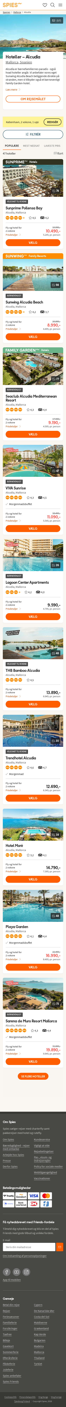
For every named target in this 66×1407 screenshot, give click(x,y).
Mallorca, (13, 62)
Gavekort (8, 1346)
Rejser (6, 1311)
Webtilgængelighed (45, 1172)
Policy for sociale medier (48, 1166)
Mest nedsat (31, 145)
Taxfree (7, 1334)
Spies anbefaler (12, 1375)
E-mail (6, 1240)
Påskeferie (9, 1363)
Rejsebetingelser (44, 1151)
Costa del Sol (41, 1316)
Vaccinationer (42, 1178)
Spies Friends (11, 1381)
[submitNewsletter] (59, 1247)
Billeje (6, 1340)
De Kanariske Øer (44, 1311)
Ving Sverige (56, 1397)
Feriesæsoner (11, 1316)
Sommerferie (10, 1352)
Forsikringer (10, 1328)
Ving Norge (43, 1397)
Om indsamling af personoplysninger (25, 1255)
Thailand (39, 1358)
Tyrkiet (38, 1363)
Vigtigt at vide (42, 1145)
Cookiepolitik (10, 1397)
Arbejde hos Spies (13, 1154)
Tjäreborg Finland (22, 1401)
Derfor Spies (10, 1166)
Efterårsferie (10, 1358)
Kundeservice (42, 1139)
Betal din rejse (11, 1304)
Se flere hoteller (33, 1076)
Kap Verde (40, 1334)
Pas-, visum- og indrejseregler (43, 1158)
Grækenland (41, 1328)
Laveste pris (52, 145)
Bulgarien (39, 1340)
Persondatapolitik (27, 1397)
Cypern (38, 1304)
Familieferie (10, 1322)
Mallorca (39, 1352)
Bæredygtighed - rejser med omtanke (16, 1147)
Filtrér (35, 134)
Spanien (26, 62)
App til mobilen (12, 1279)
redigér (52, 122)
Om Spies (8, 1139)
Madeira (39, 1346)
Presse (7, 1160)
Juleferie (8, 1369)
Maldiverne (40, 1322)
